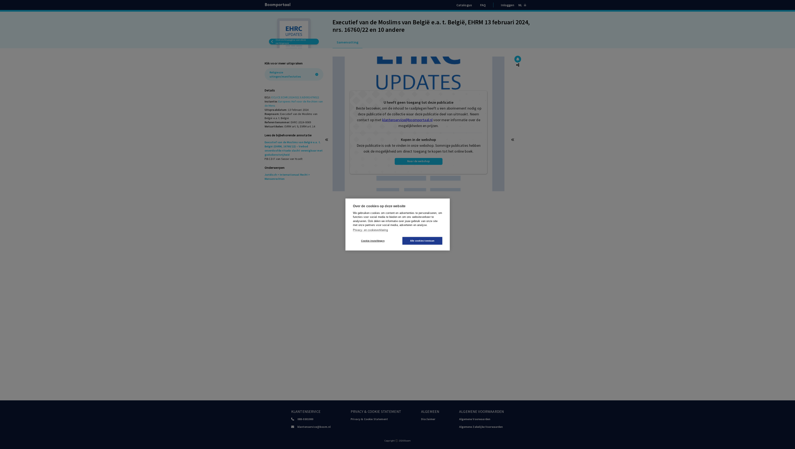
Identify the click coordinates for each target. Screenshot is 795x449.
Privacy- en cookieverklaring (370, 230)
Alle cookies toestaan (422, 240)
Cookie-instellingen (373, 240)
